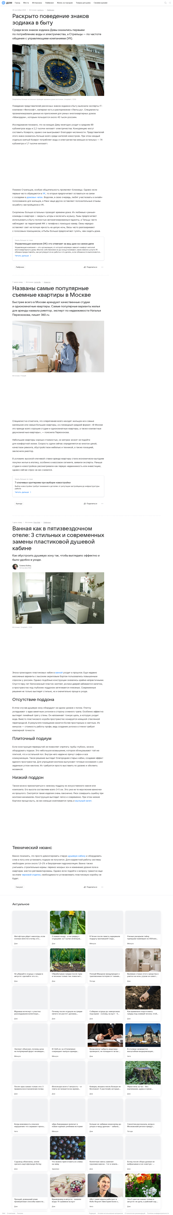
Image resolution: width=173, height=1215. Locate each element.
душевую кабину (77, 856)
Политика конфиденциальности (158, 1213)
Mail (3, 1213)
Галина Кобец (25, 566)
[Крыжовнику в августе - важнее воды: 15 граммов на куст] (67, 1191)
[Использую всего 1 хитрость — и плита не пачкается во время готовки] (67, 1078)
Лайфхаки (50, 10)
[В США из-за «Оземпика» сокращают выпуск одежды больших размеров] (67, 1041)
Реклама (20, 1213)
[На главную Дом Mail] (8, 3)
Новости (47, 282)
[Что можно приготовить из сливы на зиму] (67, 1153)
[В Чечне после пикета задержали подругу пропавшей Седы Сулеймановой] (105, 928)
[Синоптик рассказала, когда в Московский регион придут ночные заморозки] (143, 1116)
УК (44, 193)
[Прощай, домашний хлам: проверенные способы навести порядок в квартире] (30, 1191)
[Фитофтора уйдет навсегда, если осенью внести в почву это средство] (30, 928)
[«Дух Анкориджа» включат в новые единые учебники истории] (67, 1116)
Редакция (92, 1213)
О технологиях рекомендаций (135, 1213)
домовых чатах (35, 197)
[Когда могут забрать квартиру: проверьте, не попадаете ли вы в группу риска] (105, 1041)
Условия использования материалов (110, 1213)
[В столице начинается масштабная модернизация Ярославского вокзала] (143, 1041)
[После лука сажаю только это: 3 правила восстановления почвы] (30, 1078)
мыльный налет (83, 801)
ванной (59, 672)
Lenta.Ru (37, 282)
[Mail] (3, 3)
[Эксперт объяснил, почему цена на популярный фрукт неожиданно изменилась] (30, 1041)
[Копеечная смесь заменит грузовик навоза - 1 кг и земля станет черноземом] (105, 1153)
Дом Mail (36, 522)
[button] (58, 70)
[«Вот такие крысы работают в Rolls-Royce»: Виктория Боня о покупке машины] (105, 1191)
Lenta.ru (40, 10)
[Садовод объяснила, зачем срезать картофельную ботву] (30, 1153)
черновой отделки (31, 874)
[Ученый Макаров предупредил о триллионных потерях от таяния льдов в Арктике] (105, 966)
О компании (11, 1213)
